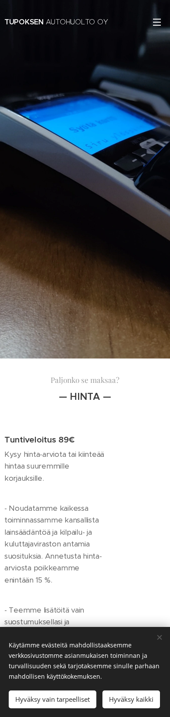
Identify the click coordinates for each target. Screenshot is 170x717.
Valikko (157, 21)
